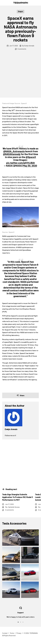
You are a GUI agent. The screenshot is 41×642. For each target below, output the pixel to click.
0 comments (22, 49)
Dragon (20, 11)
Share (22, 395)
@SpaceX (31, 157)
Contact (5, 633)
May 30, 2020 (30, 165)
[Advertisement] (20, 76)
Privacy (18, 633)
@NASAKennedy (11, 154)
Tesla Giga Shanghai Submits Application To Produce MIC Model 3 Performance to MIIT (17, 497)
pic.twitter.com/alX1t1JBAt (20, 162)
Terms (12, 633)
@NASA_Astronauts (14, 151)
